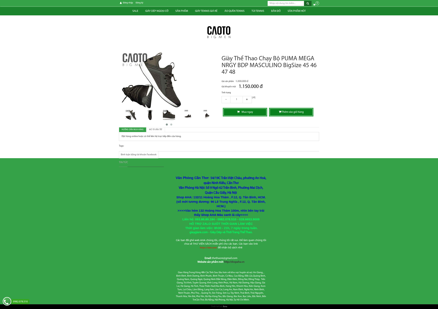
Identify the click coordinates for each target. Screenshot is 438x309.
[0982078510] (7, 301)
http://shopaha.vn (234, 262)
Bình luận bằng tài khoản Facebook (139, 154)
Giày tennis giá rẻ (206, 11)
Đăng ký (139, 3)
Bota (225, 307)
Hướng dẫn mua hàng (133, 130)
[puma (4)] (206, 115)
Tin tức (123, 162)
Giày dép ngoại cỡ (156, 11)
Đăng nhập (128, 3)
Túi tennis (258, 11)
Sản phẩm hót (297, 11)
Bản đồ (276, 11)
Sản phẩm (181, 11)
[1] (236, 99)
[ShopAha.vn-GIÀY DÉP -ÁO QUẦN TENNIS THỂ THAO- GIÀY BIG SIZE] (219, 32)
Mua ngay (246, 112)
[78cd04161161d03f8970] (149, 115)
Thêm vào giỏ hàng (292, 112)
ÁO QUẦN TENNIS (234, 11)
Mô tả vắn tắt (155, 130)
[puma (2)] (187, 115)
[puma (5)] (130, 115)
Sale (135, 11)
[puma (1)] (168, 115)
